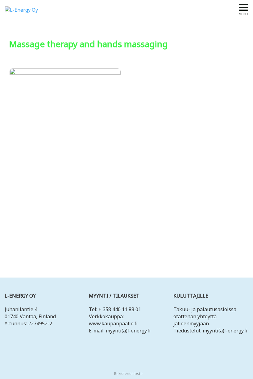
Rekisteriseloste (128, 373)
